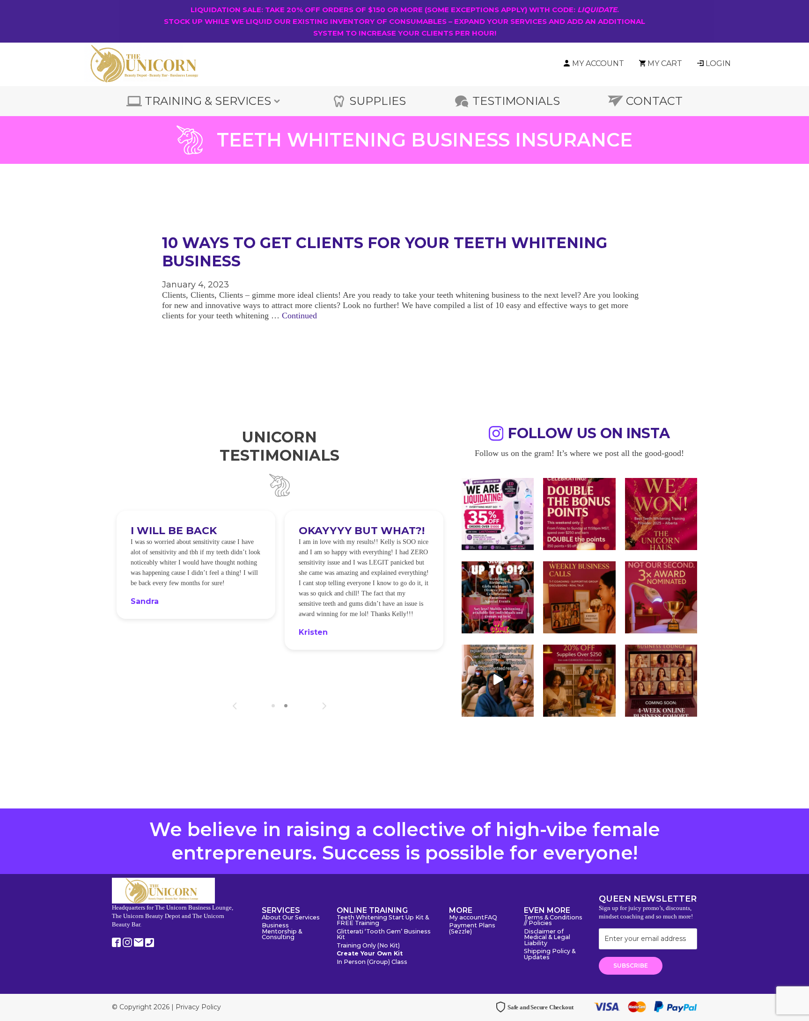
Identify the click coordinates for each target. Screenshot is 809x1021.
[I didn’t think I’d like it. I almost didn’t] (661, 680)
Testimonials (516, 101)
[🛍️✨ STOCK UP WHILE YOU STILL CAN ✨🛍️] (579, 680)
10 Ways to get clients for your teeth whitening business (384, 252)
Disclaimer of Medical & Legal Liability (547, 938)
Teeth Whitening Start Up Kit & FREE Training (383, 921)
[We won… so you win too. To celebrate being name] (579, 513)
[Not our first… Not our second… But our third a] (661, 596)
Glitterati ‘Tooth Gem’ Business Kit (384, 935)
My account (466, 918)
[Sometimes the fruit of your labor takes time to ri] (661, 513)
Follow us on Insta (589, 434)
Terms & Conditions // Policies (553, 921)
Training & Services (208, 101)
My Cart (664, 63)
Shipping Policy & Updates (549, 954)
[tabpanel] (196, 586)
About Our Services (291, 918)
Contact (654, 101)
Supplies (377, 101)
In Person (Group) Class (372, 962)
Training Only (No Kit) (368, 946)
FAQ (490, 918)
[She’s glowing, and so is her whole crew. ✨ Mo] (498, 596)
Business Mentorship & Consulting (282, 931)
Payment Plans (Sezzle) (472, 929)
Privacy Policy (198, 1007)
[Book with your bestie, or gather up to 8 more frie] (498, 680)
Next (324, 706)
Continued (299, 315)
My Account (598, 63)
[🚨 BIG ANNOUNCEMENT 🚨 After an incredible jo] (498, 513)
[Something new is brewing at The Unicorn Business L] (579, 596)
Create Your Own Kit (370, 954)
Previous (235, 706)
